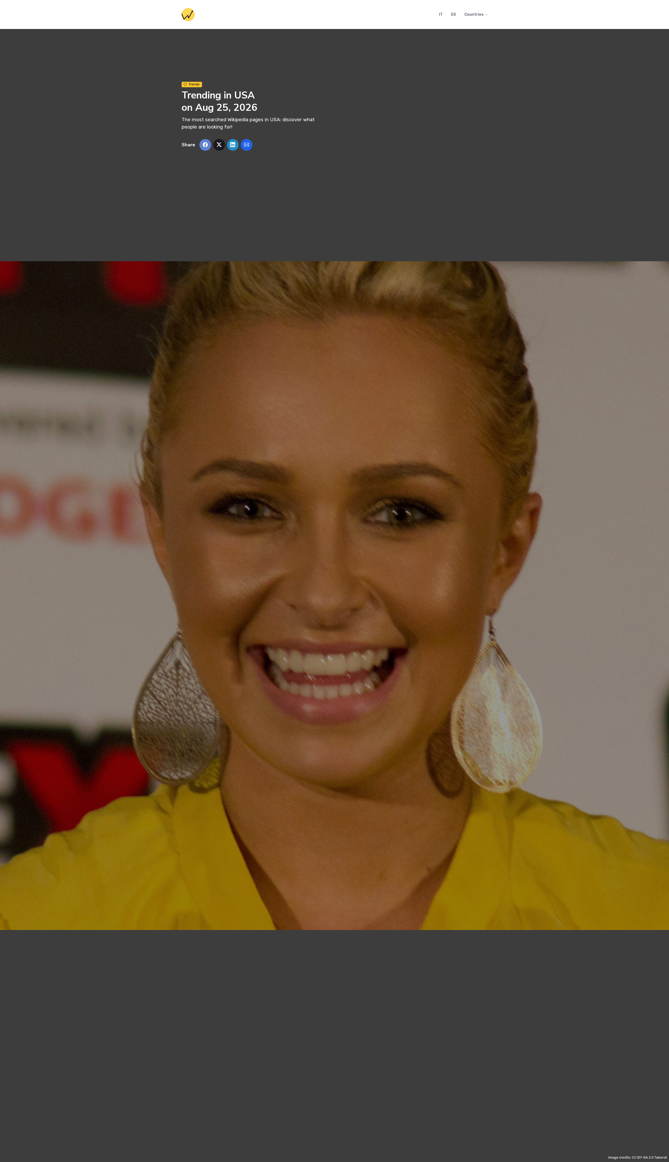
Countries (474, 14)
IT (441, 14)
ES (453, 14)
